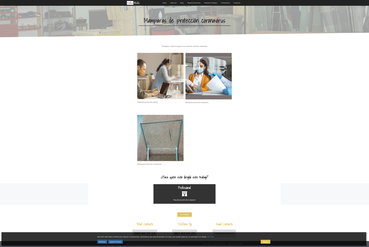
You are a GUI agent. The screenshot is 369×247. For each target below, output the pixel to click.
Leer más (210, 237)
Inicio (164, 3)
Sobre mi (173, 3)
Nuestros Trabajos (210, 3)
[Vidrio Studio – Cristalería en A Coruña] (133, 3)
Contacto (237, 3)
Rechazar (102, 242)
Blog (182, 3)
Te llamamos (225, 3)
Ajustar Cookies (115, 242)
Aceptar (265, 242)
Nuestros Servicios (194, 3)
